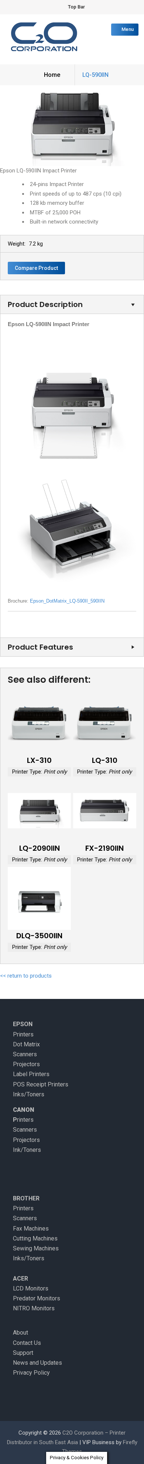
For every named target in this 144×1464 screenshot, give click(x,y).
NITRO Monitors (34, 1308)
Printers (23, 1034)
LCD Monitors (30, 1288)
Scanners (25, 1054)
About (20, 1332)
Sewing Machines (36, 1248)
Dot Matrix (26, 1044)
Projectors (26, 1064)
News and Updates (37, 1362)
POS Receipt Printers (40, 1084)
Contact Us (27, 1342)
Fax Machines (31, 1228)
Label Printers (31, 1074)
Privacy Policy (31, 1372)
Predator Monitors (36, 1298)
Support (23, 1352)
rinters (25, 1119)
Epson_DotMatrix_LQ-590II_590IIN (67, 601)
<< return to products (26, 975)
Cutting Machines (35, 1238)
